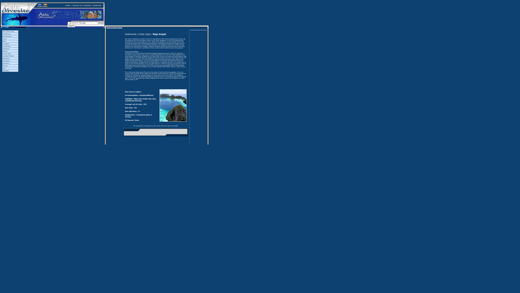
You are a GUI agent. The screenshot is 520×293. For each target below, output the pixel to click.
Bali (4, 41)
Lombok (6, 43)
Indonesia (7, 34)
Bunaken (6, 58)
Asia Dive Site (8, 31)
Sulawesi (6, 61)
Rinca (5, 51)
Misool (165, 46)
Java (5, 39)
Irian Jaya (7, 53)
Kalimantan (7, 36)
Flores (5, 65)
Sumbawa (6, 46)
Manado (6, 70)
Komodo (6, 48)
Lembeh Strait (8, 56)
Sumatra (6, 63)
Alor (4, 68)
